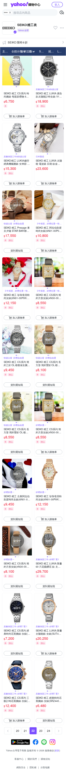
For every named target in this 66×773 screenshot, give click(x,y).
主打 (5, 51)
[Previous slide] (4, 70)
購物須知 (45, 759)
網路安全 (21, 767)
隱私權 (33, 767)
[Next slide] (29, 70)
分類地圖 (45, 767)
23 (40, 731)
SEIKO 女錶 (42, 51)
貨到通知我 (17, 250)
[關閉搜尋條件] (10, 12)
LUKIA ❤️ (60, 51)
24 (48, 731)
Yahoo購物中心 (25, 4)
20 (17, 731)
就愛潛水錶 (51, 51)
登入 (57, 4)
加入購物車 (18, 116)
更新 (57, 750)
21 (25, 731)
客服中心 (19, 759)
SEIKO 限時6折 (18, 42)
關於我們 (32, 759)
